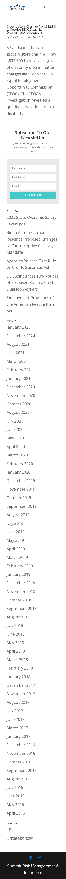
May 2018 (15, 642)
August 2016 (18, 779)
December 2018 (21, 582)
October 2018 (19, 600)
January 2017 (18, 736)
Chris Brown (17, 37)
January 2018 (18, 676)
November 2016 (21, 753)
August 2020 (18, 412)
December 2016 (21, 744)
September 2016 (22, 770)
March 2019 (17, 557)
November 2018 (21, 591)
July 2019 (15, 523)
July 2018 (15, 625)
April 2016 (16, 813)
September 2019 (22, 506)
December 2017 (21, 685)
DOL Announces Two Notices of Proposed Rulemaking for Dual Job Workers (32, 282)
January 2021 (18, 378)
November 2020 (21, 395)
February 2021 (20, 369)
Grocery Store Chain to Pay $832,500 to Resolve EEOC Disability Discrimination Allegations (32, 30)
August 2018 (18, 617)
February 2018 (20, 668)
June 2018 (16, 634)
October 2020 (19, 403)
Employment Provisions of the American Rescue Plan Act (30, 304)
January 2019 (18, 574)
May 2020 (15, 438)
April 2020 (16, 446)
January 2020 (18, 472)
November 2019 (21, 489)
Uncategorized (20, 838)
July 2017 (15, 710)
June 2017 (16, 719)
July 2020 (15, 421)
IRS (9, 829)
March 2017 (17, 727)
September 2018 (22, 608)
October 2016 (19, 762)
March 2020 (17, 455)
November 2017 (21, 693)
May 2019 (15, 540)
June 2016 (16, 796)
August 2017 (18, 702)
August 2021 (18, 344)
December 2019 (21, 480)
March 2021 (17, 361)
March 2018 (17, 659)
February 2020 (20, 463)
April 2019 (16, 548)
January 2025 (18, 327)
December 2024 (21, 335)
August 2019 (18, 514)
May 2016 (15, 804)
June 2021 (16, 352)
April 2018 (16, 651)
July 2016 (15, 787)
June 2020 (16, 429)
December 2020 (21, 386)
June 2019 (16, 531)
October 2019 (19, 497)
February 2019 (20, 565)
